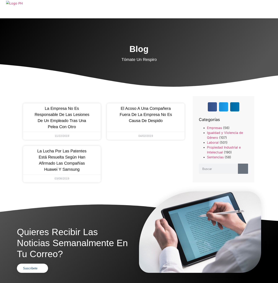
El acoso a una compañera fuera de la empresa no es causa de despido (146, 114)
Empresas (214, 128)
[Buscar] (243, 169)
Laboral (213, 142)
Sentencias (215, 157)
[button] (212, 106)
